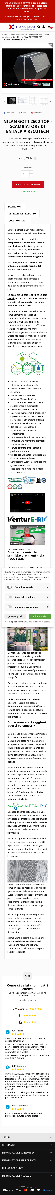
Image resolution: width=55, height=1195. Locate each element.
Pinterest (37, 112)
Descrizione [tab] (15, 206)
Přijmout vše (39, 616)
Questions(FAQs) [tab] (18, 220)
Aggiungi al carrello (28, 184)
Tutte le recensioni (27, 1000)
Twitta (23, 112)
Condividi (9, 112)
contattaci (39, 16)
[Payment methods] (27, 1190)
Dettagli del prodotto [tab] (22, 213)
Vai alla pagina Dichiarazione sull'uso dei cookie (27, 621)
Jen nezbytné (15, 616)
